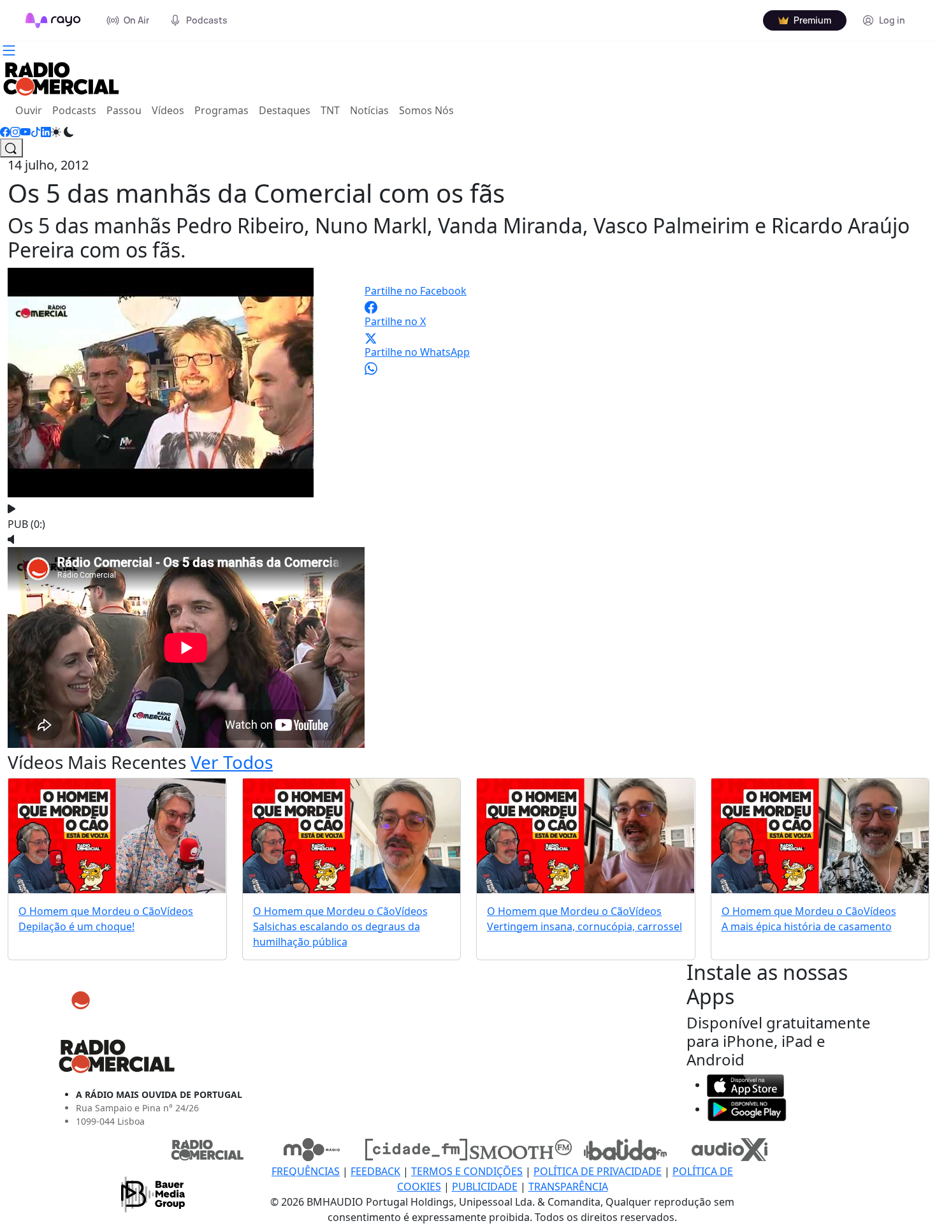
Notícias (369, 110)
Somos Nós (426, 110)
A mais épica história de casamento (807, 926)
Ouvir (31, 110)
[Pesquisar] (11, 147)
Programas (221, 110)
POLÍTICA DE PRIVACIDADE (598, 1171)
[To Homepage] (53, 20)
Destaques (284, 110)
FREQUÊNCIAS (306, 1171)
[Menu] (9, 49)
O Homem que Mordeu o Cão (89, 911)
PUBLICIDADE (485, 1187)
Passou (124, 110)
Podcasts (74, 110)
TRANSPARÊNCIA (568, 1187)
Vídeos (168, 110)
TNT (330, 110)
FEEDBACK (375, 1171)
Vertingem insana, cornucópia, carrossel (584, 926)
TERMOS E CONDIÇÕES (467, 1171)
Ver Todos (232, 762)
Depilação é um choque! (76, 926)
